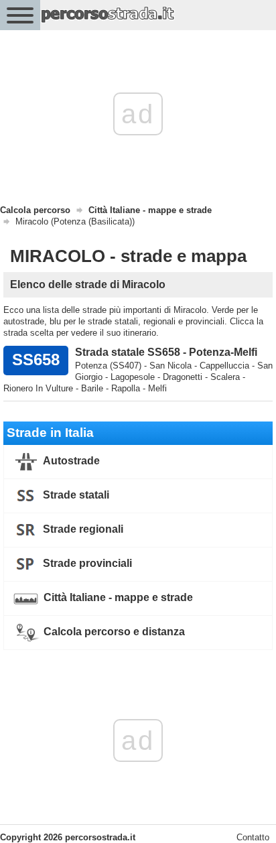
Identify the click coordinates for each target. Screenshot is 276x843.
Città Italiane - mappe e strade (117, 597)
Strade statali (74, 495)
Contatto (252, 837)
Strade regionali (81, 529)
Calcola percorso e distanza (113, 631)
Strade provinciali (86, 563)
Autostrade (70, 460)
